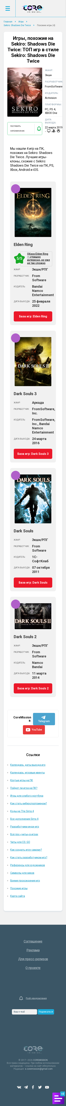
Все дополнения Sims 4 (24, 818)
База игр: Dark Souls (33, 582)
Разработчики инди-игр (24, 826)
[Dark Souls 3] (33, 385)
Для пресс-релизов (33, 959)
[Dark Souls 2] (33, 628)
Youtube (47, 1087)
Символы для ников (22, 872)
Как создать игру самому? (26, 849)
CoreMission (32, 9)
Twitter (40, 1087)
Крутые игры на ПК (21, 780)
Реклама (33, 950)
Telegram (26, 1087)
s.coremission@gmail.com (39, 1069)
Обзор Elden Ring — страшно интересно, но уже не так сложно (35, 258)
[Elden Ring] (33, 236)
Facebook (33, 1087)
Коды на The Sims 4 (22, 811)
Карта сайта (17, 896)
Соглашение (33, 941)
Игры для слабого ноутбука (26, 795)
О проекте (33, 968)
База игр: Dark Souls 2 (33, 688)
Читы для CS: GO (20, 842)
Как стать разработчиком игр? (28, 857)
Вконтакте (19, 1087)
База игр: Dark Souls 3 (33, 454)
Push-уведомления (36, 998)
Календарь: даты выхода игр (27, 764)
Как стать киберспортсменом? (28, 803)
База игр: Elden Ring (33, 316)
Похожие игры (18, 888)
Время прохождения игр (25, 880)
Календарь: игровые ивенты (27, 772)
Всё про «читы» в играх (24, 834)
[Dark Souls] (33, 522)
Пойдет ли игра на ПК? (23, 788)
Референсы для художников (27, 865)
